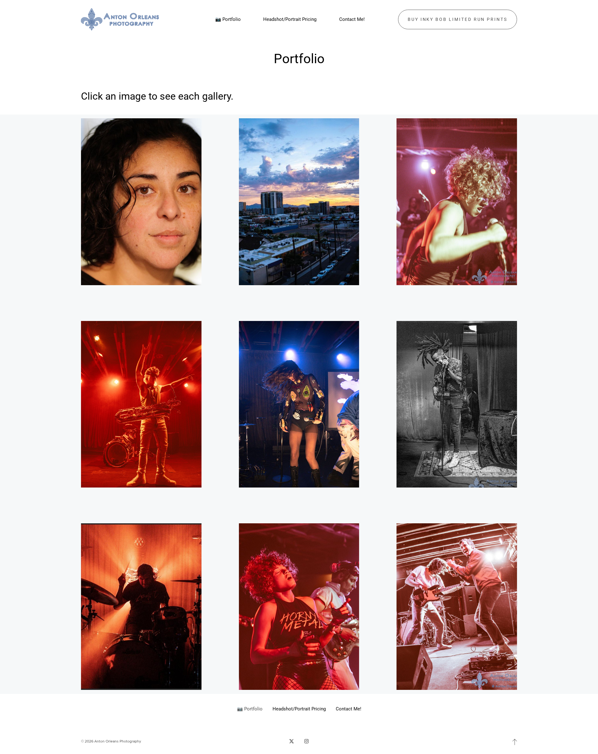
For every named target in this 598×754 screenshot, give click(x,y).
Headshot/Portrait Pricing (299, 709)
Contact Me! (348, 709)
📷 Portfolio (250, 709)
